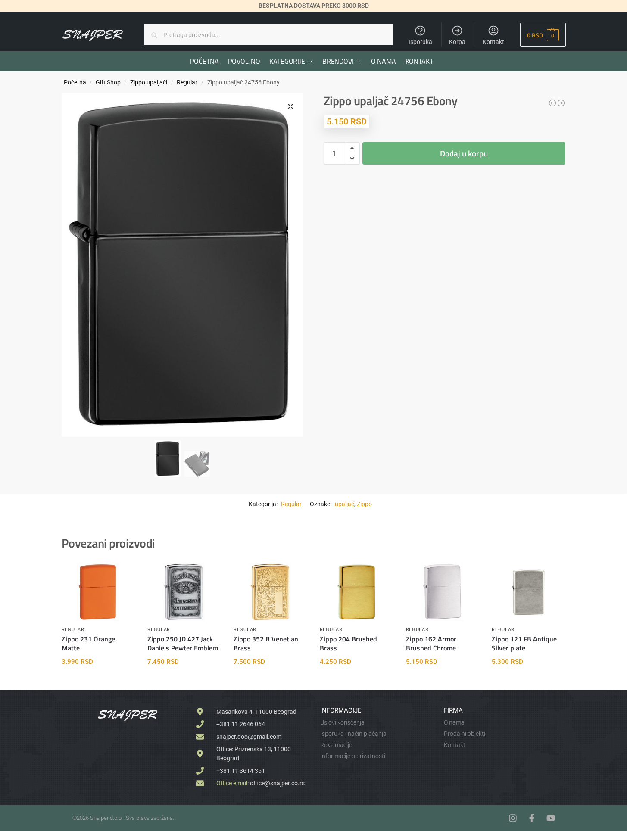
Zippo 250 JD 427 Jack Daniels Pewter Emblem (182, 644)
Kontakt (493, 41)
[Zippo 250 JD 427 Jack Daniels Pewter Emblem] (184, 592)
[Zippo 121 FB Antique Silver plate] (528, 592)
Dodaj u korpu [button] (98, 681)
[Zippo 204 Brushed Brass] (356, 592)
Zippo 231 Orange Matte (88, 644)
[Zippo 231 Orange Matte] (98, 592)
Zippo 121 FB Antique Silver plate (524, 644)
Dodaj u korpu (464, 153)
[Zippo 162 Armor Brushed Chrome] (442, 592)
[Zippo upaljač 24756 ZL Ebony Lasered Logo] (561, 103)
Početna (75, 82)
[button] (542, 35)
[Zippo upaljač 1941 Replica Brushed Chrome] (552, 103)
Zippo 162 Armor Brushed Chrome (431, 644)
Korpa (457, 41)
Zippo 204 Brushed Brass (348, 644)
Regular (187, 82)
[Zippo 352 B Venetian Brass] (270, 592)
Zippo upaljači (148, 82)
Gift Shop (108, 82)
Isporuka (420, 41)
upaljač (344, 504)
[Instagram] (512, 818)
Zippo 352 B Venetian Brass (266, 644)
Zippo (364, 504)
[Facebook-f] (531, 818)
